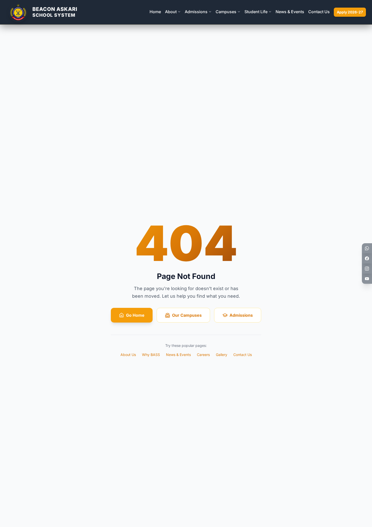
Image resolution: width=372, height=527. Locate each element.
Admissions (196, 11)
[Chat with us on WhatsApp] (367, 248)
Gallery (221, 354)
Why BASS (151, 354)
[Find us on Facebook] (367, 258)
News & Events (290, 11)
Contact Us (319, 11)
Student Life (255, 11)
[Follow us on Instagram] (367, 269)
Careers (203, 354)
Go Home (135, 315)
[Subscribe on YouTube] (367, 279)
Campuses (226, 11)
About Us (128, 354)
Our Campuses (187, 315)
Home (155, 11)
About (171, 11)
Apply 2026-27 (350, 12)
